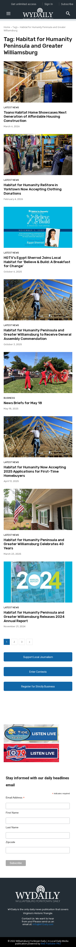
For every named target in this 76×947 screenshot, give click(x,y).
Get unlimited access (23, 4)
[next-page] (29, 642)
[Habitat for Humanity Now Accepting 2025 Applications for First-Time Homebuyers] (38, 436)
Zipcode (10, 842)
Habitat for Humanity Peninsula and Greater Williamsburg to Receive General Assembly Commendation (37, 334)
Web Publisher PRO (51, 943)
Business (9, 398)
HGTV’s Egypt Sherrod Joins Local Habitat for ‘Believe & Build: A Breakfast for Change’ (37, 262)
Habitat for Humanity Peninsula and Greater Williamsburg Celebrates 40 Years (34, 544)
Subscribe (67, 4)
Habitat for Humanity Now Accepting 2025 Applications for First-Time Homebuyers (35, 471)
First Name (12, 812)
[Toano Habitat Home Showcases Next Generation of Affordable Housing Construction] (38, 81)
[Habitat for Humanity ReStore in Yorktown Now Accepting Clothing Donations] (38, 154)
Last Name (12, 827)
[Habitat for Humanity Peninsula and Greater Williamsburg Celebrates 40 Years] (38, 509)
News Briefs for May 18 (23, 403)
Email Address (15, 797)
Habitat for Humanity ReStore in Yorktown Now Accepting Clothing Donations (33, 189)
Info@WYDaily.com (43, 924)
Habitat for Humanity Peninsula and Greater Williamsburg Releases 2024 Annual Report (34, 616)
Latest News (11, 107)
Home (7, 27)
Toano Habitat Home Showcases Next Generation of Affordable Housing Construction (35, 116)
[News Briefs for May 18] (38, 372)
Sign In (48, 4)
